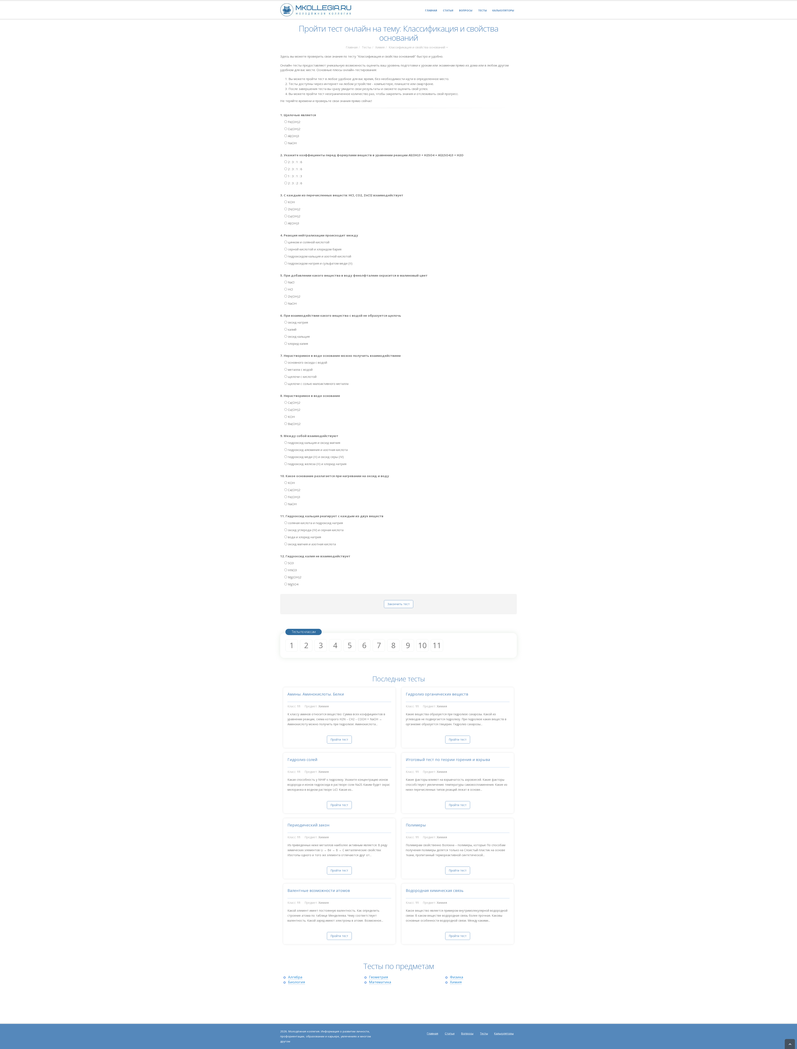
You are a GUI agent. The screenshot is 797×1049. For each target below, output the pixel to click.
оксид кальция (298, 336)
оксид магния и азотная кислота (311, 544)
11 (437, 645)
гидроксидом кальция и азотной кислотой (319, 256)
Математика (380, 982)
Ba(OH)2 (294, 424)
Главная (352, 47)
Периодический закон (308, 824)
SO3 (290, 563)
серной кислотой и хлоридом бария (314, 249)
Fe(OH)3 (293, 497)
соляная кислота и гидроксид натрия (315, 523)
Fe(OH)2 (293, 122)
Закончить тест (398, 604)
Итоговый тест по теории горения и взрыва (448, 759)
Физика (456, 977)
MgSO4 (292, 584)
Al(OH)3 (293, 136)
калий (291, 329)
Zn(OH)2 (293, 209)
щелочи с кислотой (302, 376)
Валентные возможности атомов (318, 890)
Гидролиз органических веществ (437, 694)
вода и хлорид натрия (304, 537)
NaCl (290, 282)
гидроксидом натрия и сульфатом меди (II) (319, 263)
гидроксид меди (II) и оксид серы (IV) (315, 457)
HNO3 (292, 570)
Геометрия (378, 977)
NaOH (292, 143)
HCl (290, 289)
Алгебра (295, 977)
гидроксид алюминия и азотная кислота (317, 450)
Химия (380, 47)
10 (422, 645)
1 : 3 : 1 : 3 (294, 176)
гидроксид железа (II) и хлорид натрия (316, 464)
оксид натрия (297, 322)
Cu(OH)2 (293, 129)
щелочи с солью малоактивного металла (317, 384)
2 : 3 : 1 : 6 (294, 162)
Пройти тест (339, 739)
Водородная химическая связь (434, 890)
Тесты (366, 47)
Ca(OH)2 (293, 402)
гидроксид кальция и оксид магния (313, 443)
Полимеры (416, 824)
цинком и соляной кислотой (308, 242)
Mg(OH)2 (294, 577)
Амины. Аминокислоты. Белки (315, 694)
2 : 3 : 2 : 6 (294, 183)
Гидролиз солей (302, 759)
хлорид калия (297, 343)
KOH (291, 202)
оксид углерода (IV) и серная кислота (315, 530)
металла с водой (300, 369)
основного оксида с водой (307, 362)
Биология (296, 982)
